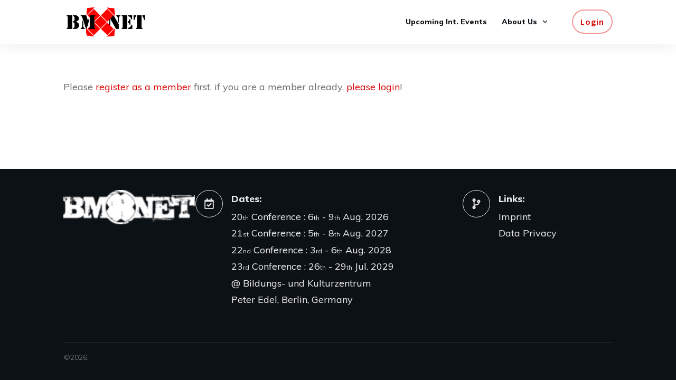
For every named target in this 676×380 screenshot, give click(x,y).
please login (373, 87)
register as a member (143, 87)
